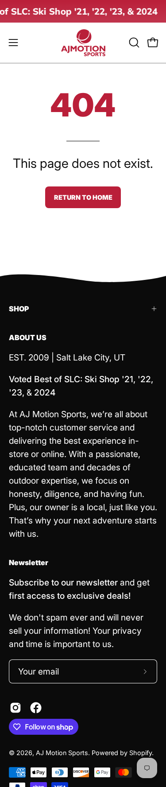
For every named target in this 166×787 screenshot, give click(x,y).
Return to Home (83, 197)
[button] (133, 42)
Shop (19, 308)
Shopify (140, 752)
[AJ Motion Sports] (83, 42)
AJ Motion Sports (62, 752)
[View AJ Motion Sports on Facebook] (35, 707)
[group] (83, 11)
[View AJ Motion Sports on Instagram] (15, 707)
